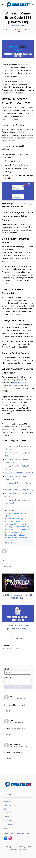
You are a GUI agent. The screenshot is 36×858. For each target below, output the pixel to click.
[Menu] (3, 4)
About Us (7, 801)
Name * (7, 669)
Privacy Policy (9, 824)
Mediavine (23, 849)
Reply (8, 711)
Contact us (8, 817)
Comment (6, 645)
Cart (5, 809)
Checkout (7, 813)
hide (14, 510)
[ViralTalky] (18, 4)
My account (8, 820)
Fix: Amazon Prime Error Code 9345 (19, 472)
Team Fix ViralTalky (19, 25)
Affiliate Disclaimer (10, 805)
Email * (7, 678)
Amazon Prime (7, 566)
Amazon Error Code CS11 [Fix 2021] (19, 489)
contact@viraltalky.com (20, 833)
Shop (6, 828)
